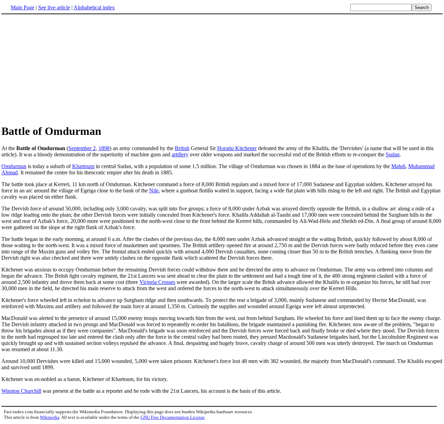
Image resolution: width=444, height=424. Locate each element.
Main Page (22, 7)
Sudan (393, 154)
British (182, 148)
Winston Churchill (21, 391)
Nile (154, 190)
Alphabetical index (94, 7)
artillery (180, 154)
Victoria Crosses (157, 282)
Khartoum (83, 166)
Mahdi (398, 166)
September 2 (82, 148)
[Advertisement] (59, 69)
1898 (104, 148)
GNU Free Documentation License (172, 417)
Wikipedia (49, 417)
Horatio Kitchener (237, 148)
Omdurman (13, 166)
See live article (54, 7)
